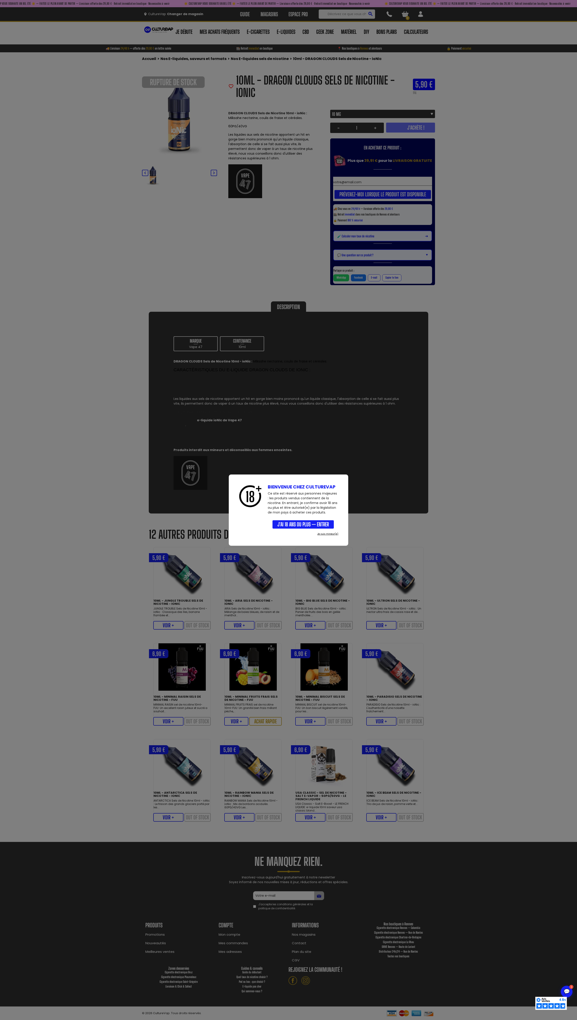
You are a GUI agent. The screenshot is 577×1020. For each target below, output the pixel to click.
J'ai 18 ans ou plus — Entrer (303, 524)
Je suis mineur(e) (327, 534)
